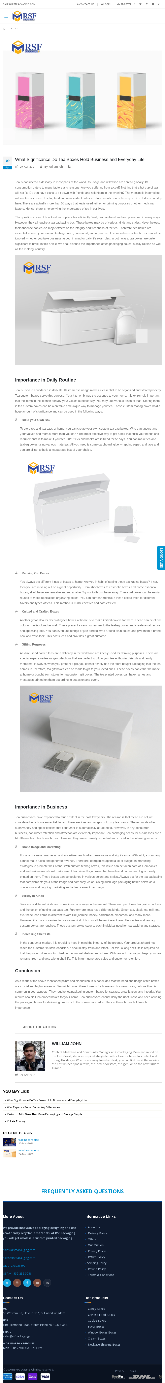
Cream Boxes (96, 1338)
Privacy (119, 1371)
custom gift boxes (81, 674)
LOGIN (107, 4)
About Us (93, 1227)
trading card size (29, 1140)
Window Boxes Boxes (102, 1332)
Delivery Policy (97, 1233)
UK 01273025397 (14, 1265)
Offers (91, 1239)
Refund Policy (96, 1269)
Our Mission (95, 1245)
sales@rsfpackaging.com (19, 1336)
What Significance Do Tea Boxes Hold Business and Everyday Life (79, 159)
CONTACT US (86, 4)
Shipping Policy (96, 1263)
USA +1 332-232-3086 (17, 1273)
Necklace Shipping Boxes (104, 1344)
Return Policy (96, 1257)
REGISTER (125, 4)
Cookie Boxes (96, 1320)
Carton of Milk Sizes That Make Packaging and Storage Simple (44, 1114)
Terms (132, 1371)
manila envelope (29, 1150)
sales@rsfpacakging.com (19, 1250)
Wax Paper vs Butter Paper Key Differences (33, 1107)
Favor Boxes (95, 1326)
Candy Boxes (96, 1309)
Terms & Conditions (100, 1275)
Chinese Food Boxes (101, 1315)
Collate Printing (16, 1121)
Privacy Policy (96, 1251)
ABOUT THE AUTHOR (39, 1027)
